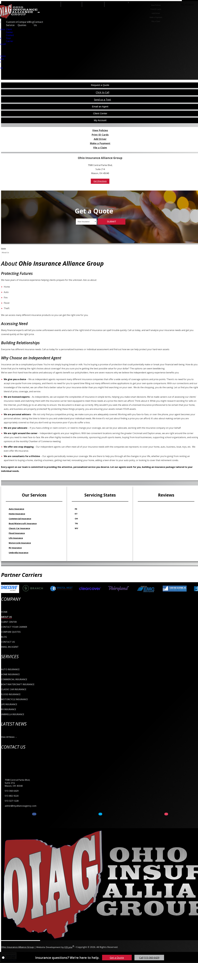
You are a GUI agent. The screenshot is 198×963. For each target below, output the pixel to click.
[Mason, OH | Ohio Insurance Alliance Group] (20, 884)
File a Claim (156, 21)
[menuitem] (156, 5)
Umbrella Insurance (18, 552)
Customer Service (12, 23)
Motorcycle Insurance (20, 542)
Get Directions (100, 181)
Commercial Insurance (20, 518)
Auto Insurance (16, 508)
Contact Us (8, 641)
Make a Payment (156, 17)
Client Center (9, 31)
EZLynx (68, 947)
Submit (111, 221)
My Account (187, 4)
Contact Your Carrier (10, 38)
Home (3, 248)
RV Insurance (15, 547)
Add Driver (156, 13)
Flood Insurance (17, 533)
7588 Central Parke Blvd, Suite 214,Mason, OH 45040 (17, 782)
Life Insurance (16, 538)
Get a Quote (117, 957)
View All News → (9, 737)
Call (149, 957)
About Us (6, 616)
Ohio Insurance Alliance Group (17, 947)
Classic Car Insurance (19, 528)
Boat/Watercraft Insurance (23, 523)
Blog (4, 636)
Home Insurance (17, 513)
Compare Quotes (23, 23)
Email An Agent (93, 4)
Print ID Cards (156, 9)
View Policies (156, 5)
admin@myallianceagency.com (20, 805)
